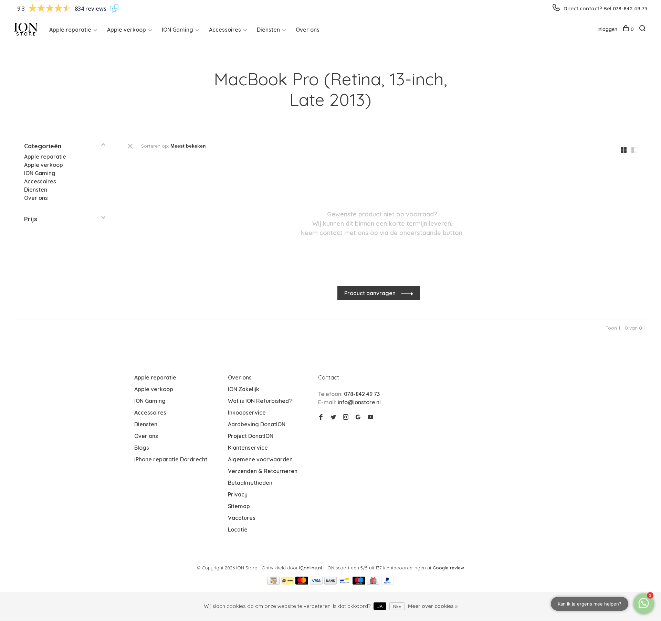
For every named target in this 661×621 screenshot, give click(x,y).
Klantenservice (248, 447)
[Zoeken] (643, 29)
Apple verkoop (126, 29)
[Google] (358, 417)
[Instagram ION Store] (345, 417)
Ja (379, 606)
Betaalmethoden (250, 482)
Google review (448, 567)
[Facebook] (321, 417)
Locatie (238, 529)
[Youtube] (370, 417)
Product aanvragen (370, 293)
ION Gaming (177, 29)
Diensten (268, 29)
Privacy (238, 494)
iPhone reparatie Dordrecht (170, 459)
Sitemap (239, 506)
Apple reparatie (70, 29)
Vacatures (241, 517)
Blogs (141, 447)
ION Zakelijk (243, 389)
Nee (397, 606)
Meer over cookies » (433, 606)
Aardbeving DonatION (256, 424)
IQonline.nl (311, 567)
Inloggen (607, 29)
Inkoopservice (247, 412)
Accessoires (225, 29)
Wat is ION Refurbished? (260, 400)
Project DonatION (250, 435)
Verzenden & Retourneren (262, 471)
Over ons (307, 29)
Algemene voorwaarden (260, 459)
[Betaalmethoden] (273, 582)
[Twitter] (333, 417)
